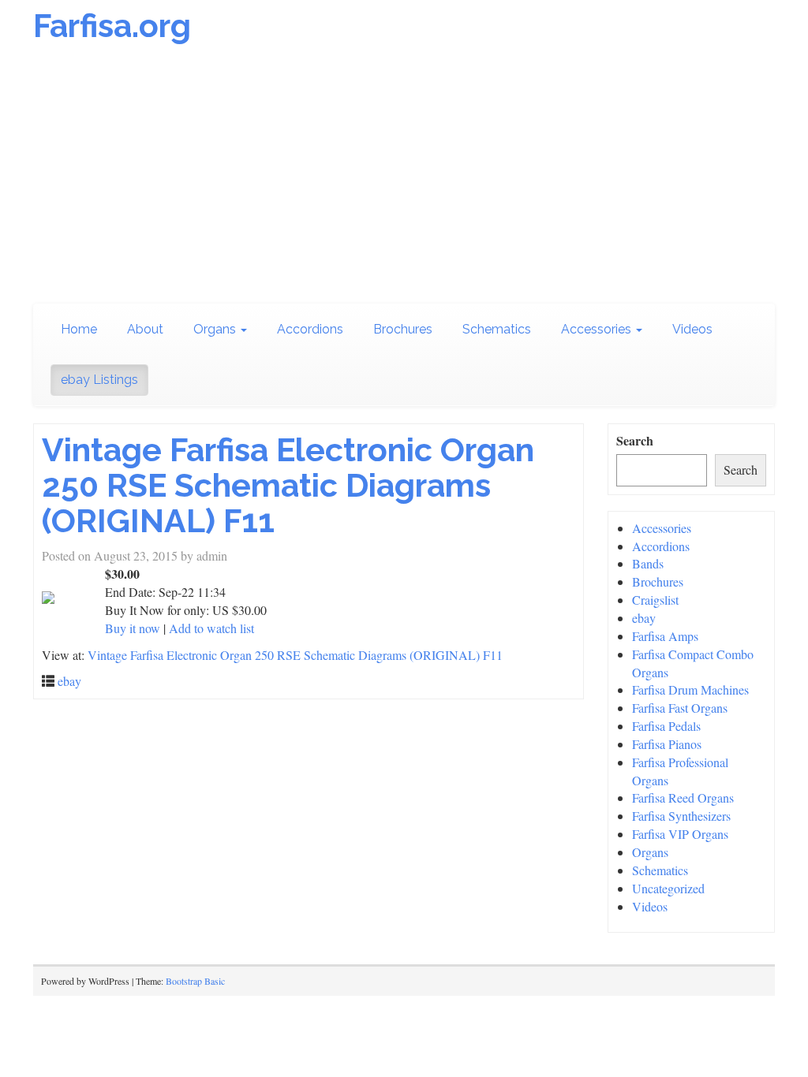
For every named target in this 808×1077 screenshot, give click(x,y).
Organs (216, 329)
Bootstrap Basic (195, 981)
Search (634, 440)
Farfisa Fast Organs (680, 707)
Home (79, 329)
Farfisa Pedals (666, 725)
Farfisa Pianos (666, 744)
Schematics (496, 329)
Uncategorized (668, 888)
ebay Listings (99, 379)
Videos (692, 329)
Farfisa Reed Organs (683, 797)
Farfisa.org (112, 25)
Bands (648, 563)
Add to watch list (211, 628)
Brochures (402, 329)
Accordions (310, 329)
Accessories (597, 329)
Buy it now (132, 628)
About (145, 329)
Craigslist (655, 599)
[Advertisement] (404, 177)
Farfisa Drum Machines (690, 689)
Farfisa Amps (665, 636)
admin (211, 555)
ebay (69, 681)
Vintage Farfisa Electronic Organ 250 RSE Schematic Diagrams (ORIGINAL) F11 (288, 485)
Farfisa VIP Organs (680, 833)
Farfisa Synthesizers (681, 815)
